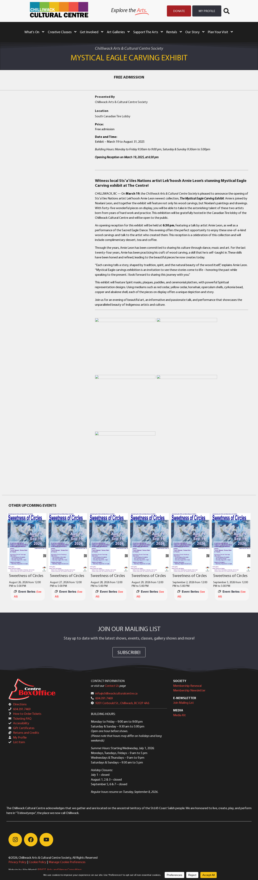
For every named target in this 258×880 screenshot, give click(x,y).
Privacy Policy (17, 862)
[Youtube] (46, 839)
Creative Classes (60, 32)
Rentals (171, 32)
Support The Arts (145, 32)
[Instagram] (15, 839)
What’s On (31, 32)
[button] (227, 11)
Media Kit (179, 715)
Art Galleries (116, 32)
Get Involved (89, 32)
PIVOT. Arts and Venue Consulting (59, 870)
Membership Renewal (187, 686)
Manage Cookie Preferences (67, 862)
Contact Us (112, 686)
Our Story (192, 32)
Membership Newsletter (189, 690)
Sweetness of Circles (26, 575)
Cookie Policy (37, 862)
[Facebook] (30, 839)
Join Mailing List (183, 702)
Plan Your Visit (218, 32)
